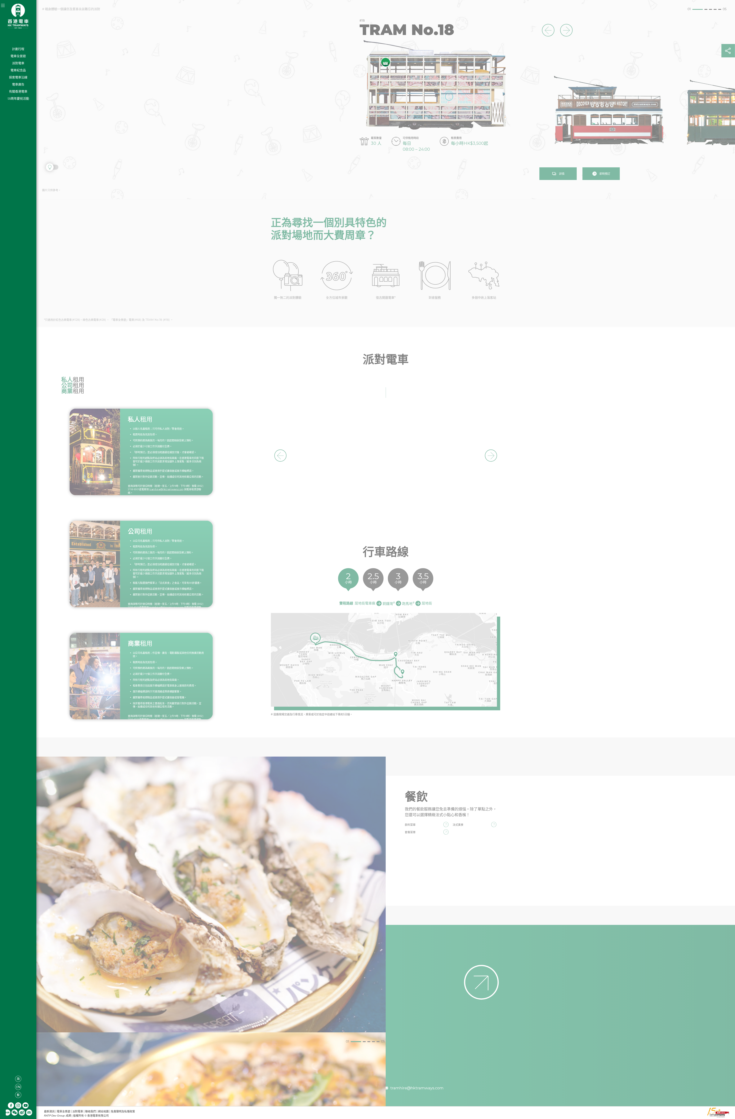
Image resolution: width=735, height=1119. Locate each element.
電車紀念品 (18, 70)
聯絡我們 (90, 1111)
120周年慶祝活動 (18, 98)
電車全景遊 (18, 56)
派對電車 (18, 63)
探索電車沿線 (18, 77)
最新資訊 (49, 1111)
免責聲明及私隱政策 (123, 1111)
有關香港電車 (18, 91)
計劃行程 (18, 49)
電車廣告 (18, 84)
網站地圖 (103, 1111)
